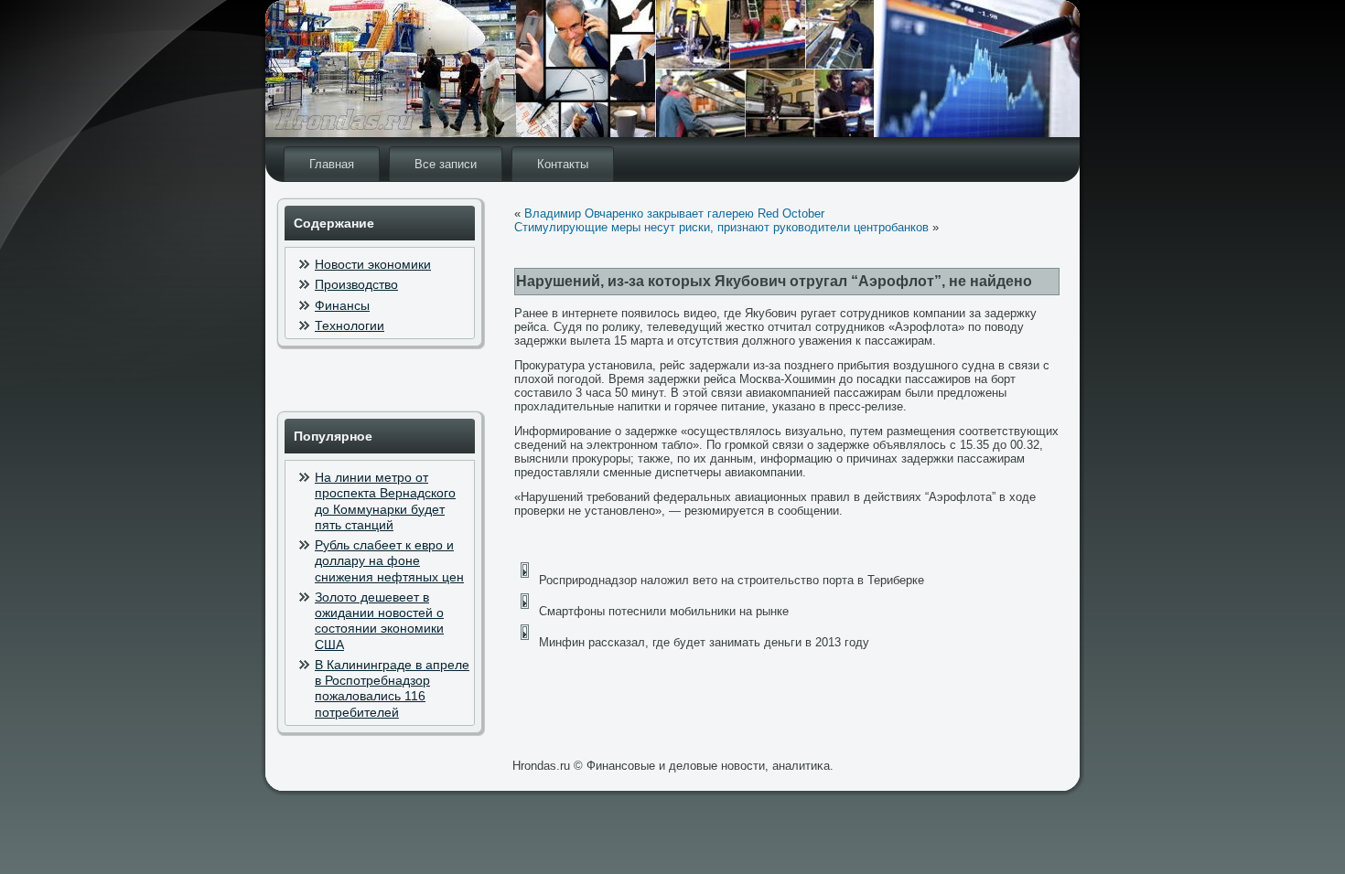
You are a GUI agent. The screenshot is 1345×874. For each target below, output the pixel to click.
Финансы (342, 305)
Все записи (445, 164)
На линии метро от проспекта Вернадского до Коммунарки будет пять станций (385, 501)
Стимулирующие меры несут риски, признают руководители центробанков (721, 227)
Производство (356, 284)
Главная (331, 164)
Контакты (562, 164)
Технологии (349, 325)
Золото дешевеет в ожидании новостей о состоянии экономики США (379, 621)
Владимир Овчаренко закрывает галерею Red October (674, 213)
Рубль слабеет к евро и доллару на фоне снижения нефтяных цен (389, 561)
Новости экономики (373, 264)
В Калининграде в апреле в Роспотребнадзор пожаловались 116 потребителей (392, 688)
